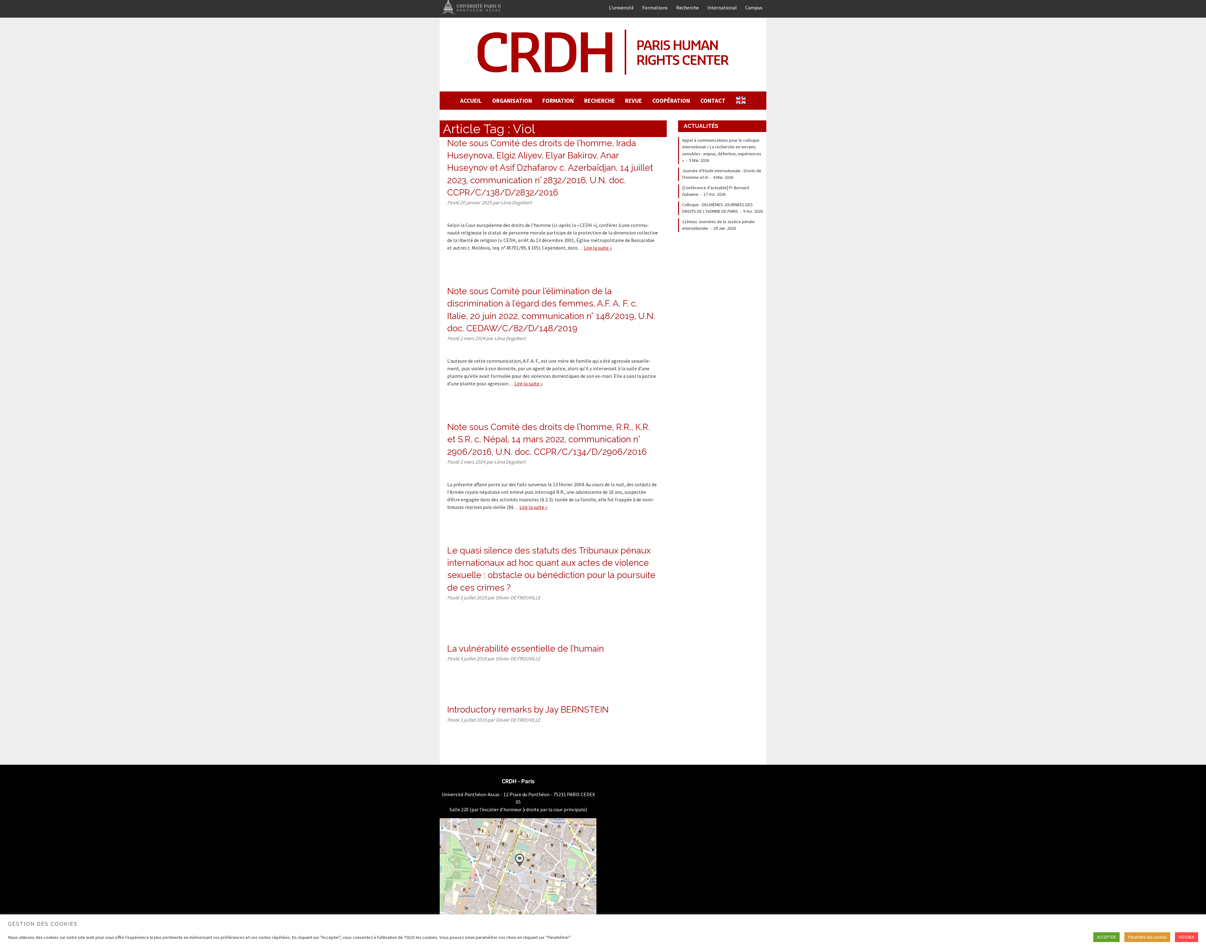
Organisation (512, 100)
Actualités (701, 126)
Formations (655, 7)
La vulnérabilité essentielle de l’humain (525, 648)
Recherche (687, 7)
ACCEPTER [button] (1106, 937)
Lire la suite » (598, 248)
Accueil (471, 100)
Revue (633, 100)
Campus (754, 7)
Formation (558, 100)
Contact (712, 100)
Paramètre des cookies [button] (1147, 937)
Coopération (671, 100)
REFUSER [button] (1186, 937)
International (722, 7)
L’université (621, 7)
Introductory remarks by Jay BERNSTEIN (528, 709)
